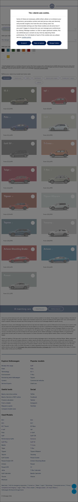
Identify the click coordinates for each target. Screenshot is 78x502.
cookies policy (26, 37)
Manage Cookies (54, 43)
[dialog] (39, 251)
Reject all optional (39, 43)
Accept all (24, 43)
